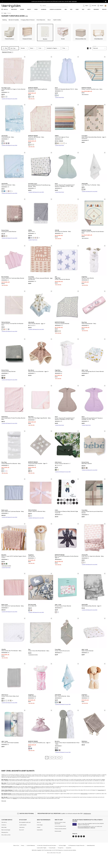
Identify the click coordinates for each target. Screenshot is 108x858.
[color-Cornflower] (4, 191)
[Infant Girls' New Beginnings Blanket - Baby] (40, 399)
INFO (70, 1)
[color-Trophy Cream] (4, 96)
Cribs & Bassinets (40, 19)
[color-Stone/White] (29, 471)
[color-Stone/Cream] (33, 144)
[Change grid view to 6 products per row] (90, 48)
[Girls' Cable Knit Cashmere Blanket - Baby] (13, 587)
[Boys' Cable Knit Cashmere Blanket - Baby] (13, 493)
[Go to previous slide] (2, 1)
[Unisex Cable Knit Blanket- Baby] (40, 493)
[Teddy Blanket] (94, 724)
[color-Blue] (2, 143)
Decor (49, 19)
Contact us (3, 824)
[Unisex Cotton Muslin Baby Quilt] (13, 677)
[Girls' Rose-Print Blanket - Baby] (67, 213)
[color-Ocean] (31, 238)
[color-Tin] (64, 143)
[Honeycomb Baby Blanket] (13, 353)
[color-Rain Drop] (31, 748)
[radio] (2, 97)
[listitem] (54, 1)
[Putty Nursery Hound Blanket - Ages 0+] (40, 353)
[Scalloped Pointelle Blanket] (13, 213)
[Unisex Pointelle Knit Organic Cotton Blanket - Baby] (13, 70)
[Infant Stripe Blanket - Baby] (94, 305)
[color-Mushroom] (58, 143)
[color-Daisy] (2, 564)
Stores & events (58, 831)
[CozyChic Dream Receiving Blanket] (40, 70)
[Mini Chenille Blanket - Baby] (67, 677)
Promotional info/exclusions (84, 827)
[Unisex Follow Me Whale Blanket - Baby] (40, 632)
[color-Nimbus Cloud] (4, 236)
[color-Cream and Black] (86, 468)
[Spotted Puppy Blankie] (94, 259)
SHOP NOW (74, 1)
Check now (92, 827)
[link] (13, 93)
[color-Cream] (82, 189)
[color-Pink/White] (31, 471)
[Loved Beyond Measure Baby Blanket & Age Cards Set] (67, 493)
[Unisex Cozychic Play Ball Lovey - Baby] (94, 70)
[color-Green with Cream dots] (2, 377)
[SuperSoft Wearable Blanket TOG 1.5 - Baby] (67, 70)
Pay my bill (21, 829)
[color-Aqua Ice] (29, 96)
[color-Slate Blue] (56, 143)
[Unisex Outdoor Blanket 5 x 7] (67, 445)
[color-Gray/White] (2, 471)
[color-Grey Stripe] (2, 700)
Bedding (4, 19)
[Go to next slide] (104, 1)
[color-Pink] (6, 191)
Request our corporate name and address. (67, 850)
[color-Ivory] (2, 329)
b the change (39, 824)
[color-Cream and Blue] (82, 468)
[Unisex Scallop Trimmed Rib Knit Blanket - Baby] (13, 305)
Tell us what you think (5, 834)
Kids (5, 13)
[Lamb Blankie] (67, 353)
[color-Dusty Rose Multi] (29, 748)
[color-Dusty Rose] (29, 144)
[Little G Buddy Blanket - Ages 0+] (40, 305)
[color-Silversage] (60, 143)
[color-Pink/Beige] (31, 610)
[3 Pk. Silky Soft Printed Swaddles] (13, 724)
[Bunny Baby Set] (40, 587)
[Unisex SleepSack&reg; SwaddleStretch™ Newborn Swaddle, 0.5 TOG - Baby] (67, 166)
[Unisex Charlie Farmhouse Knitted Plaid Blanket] (94, 493)
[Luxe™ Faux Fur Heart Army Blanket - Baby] (94, 537)
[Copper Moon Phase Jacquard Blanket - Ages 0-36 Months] (40, 259)
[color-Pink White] (31, 96)
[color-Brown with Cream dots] (4, 377)
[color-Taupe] (62, 143)
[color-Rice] (2, 236)
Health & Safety (57, 19)
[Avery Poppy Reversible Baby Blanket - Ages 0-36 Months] (94, 118)
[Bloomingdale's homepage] (2, 13)
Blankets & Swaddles (14, 19)
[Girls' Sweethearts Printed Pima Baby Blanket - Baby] (13, 399)
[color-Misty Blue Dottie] (58, 750)
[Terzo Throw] (40, 213)
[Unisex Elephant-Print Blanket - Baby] (13, 445)
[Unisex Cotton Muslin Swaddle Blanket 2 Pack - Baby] (67, 724)
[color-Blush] (4, 329)
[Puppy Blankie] (94, 677)
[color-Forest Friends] (6, 700)
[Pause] (106, 1)
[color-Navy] (29, 238)
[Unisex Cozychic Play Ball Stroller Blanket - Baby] (94, 213)
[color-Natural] (6, 236)
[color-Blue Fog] (56, 95)
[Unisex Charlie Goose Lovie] (67, 632)
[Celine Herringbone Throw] (67, 118)
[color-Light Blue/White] (4, 471)
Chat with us (4, 822)
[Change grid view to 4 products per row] (87, 48)
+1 (12, 191)
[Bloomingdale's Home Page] (11, 5)
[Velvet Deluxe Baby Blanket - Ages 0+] (94, 587)
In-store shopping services (60, 826)
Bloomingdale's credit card (25, 822)
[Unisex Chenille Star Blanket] (67, 259)
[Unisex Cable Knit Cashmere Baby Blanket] (13, 259)
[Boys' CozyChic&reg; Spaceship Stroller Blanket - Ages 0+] (67, 537)
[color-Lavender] (8, 143)
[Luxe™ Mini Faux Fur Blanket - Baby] (94, 166)
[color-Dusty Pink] (4, 143)
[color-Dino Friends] (10, 700)
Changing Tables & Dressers (28, 19)
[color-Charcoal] (60, 702)
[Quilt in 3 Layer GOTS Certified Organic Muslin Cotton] (13, 537)
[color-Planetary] (8, 700)
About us (39, 822)
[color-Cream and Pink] (84, 468)
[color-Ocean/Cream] (31, 144)
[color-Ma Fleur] (56, 612)
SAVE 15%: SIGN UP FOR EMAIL (26, 813)
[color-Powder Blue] (8, 329)
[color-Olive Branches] (4, 564)
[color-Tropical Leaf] (56, 470)
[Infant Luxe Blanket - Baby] (13, 166)
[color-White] (10, 191)
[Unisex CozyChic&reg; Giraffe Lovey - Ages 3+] (40, 724)
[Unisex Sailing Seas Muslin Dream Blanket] (94, 353)
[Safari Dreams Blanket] (94, 632)
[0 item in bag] (105, 5)
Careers (38, 827)
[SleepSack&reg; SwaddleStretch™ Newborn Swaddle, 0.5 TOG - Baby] (94, 399)
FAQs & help (3, 827)
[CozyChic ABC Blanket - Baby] (40, 118)
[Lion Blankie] (40, 537)
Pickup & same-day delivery (60, 828)
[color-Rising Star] (58, 612)
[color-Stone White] (33, 96)
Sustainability (40, 829)
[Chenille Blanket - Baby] (13, 118)
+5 (12, 700)
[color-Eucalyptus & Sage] (56, 750)
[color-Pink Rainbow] (60, 750)
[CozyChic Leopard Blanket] (67, 305)
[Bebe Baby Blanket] (94, 445)
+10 (66, 143)
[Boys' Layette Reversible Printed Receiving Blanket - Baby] (40, 166)
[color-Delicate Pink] (2, 96)
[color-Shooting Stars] (4, 700)
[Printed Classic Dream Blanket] (67, 587)
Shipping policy (4, 832)
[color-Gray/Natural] (29, 610)
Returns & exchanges (5, 829)
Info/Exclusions (87, 813)
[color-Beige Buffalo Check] (58, 470)
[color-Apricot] (35, 238)
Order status (21, 827)
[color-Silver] (6, 143)
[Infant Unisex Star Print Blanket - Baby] (13, 632)
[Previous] (3, 70)
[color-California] (6, 564)
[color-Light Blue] (2, 191)
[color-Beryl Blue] (6, 96)
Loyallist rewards (22, 824)
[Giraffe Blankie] (40, 677)
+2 (39, 237)
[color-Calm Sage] (58, 95)
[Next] (24, 70)
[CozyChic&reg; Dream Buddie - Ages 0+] (40, 445)
